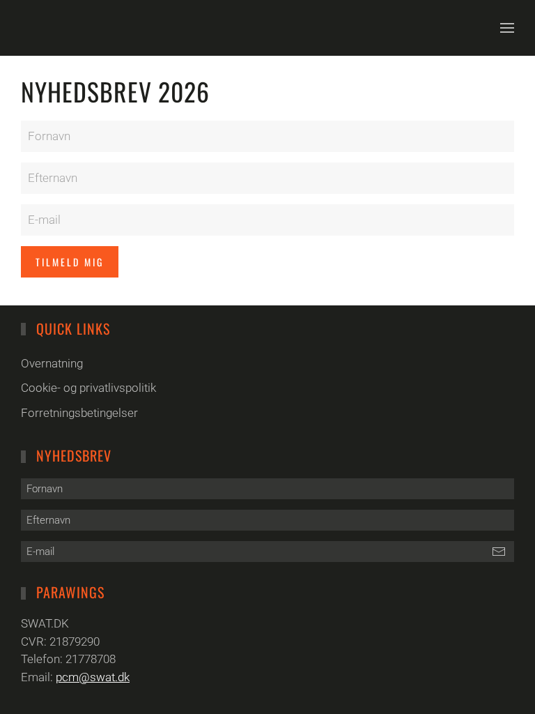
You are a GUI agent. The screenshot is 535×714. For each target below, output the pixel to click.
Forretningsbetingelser (79, 413)
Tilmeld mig (70, 262)
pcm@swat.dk (93, 677)
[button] (507, 28)
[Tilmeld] (498, 551)
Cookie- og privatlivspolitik (88, 388)
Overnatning (52, 363)
